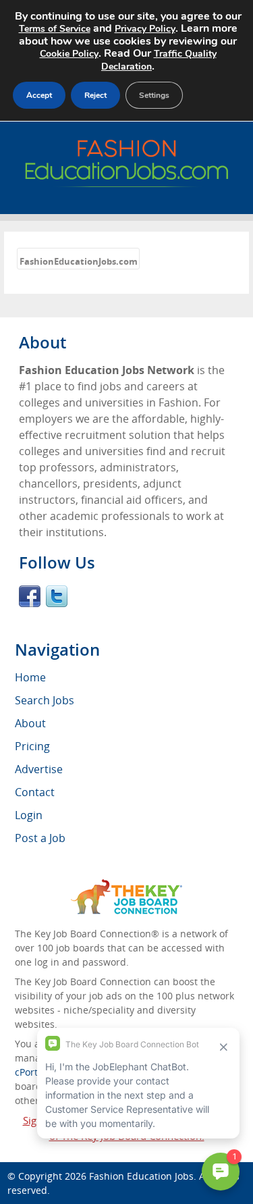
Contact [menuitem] (35, 792)
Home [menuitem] (30, 677)
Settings (154, 95)
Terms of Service (54, 28)
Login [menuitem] (29, 815)
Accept (39, 95)
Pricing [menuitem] (32, 746)
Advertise (39, 769)
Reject (95, 95)
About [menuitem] (30, 723)
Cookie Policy (69, 53)
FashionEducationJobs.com (79, 261)
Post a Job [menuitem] (40, 838)
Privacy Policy (145, 28)
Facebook (29, 596)
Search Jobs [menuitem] (44, 700)
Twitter (56, 596)
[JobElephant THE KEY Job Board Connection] (126, 885)
